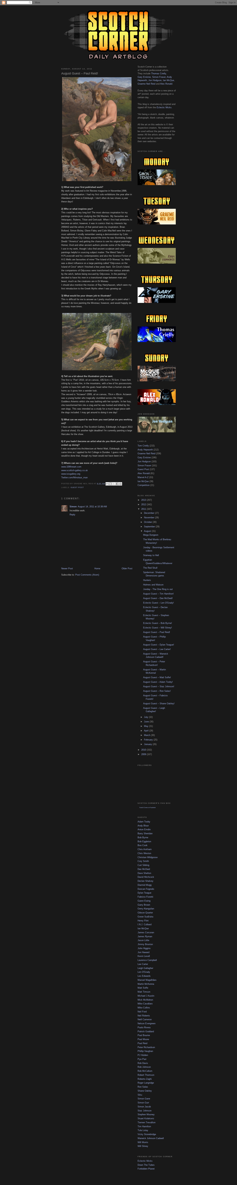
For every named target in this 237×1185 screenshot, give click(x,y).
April (146, 730)
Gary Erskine (144, 77)
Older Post (127, 568)
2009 (144, 754)
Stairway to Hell (151, 555)
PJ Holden (143, 1055)
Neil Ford (142, 1011)
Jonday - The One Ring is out (158, 589)
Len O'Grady (144, 972)
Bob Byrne (143, 837)
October (148, 522)
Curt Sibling (143, 865)
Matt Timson (144, 991)
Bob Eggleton (144, 841)
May (146, 726)
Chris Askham (145, 849)
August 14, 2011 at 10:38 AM (92, 506)
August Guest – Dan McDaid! (158, 598)
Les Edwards (144, 976)
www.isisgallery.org (70, 474)
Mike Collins (144, 1007)
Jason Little (143, 940)
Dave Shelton (144, 873)
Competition (144, 485)
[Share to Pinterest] (120, 484)
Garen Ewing (144, 900)
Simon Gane (144, 1098)
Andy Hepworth (145, 449)
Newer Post (67, 568)
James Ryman (145, 936)
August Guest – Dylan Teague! (158, 644)
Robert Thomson (146, 1075)
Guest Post (77, 487)
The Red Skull (150, 567)
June (147, 721)
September (150, 526)
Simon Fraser (159, 77)
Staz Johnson (144, 1110)
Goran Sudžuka (145, 916)
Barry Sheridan (145, 833)
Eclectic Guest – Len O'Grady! (158, 602)
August (148, 531)
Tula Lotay (143, 1130)
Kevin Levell (144, 956)
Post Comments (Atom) (87, 574)
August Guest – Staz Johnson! (158, 686)
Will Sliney (143, 1146)
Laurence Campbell (147, 960)
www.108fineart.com (71, 466)
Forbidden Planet (146, 1168)
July (146, 717)
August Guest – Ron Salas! (157, 691)
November (149, 517)
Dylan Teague (144, 892)
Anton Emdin (144, 829)
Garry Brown (144, 904)
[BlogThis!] (110, 484)
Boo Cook (142, 845)
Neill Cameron (145, 1019)
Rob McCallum (145, 1071)
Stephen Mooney (146, 1114)
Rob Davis (143, 1063)
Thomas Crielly (158, 73)
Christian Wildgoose (148, 857)
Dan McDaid (144, 869)
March (147, 735)
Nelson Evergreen (146, 1023)
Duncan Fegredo (146, 889)
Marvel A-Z (143, 477)
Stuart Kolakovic (146, 1118)
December (149, 513)
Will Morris (143, 1142)
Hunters (147, 580)
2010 (144, 749)
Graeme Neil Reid (146, 83)
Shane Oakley (145, 1090)
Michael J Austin (146, 995)
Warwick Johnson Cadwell (151, 1138)
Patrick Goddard (146, 1031)
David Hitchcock (146, 877)
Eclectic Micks (164, 107)
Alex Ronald (166, 83)
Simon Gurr (143, 1102)
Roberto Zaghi (145, 1079)
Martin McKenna (146, 984)
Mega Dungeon (150, 535)
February (149, 739)
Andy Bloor (143, 825)
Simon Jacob (144, 1106)
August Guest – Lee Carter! (157, 649)
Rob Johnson (144, 1067)
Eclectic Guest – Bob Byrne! (157, 623)
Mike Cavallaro (145, 1003)
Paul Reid (142, 1043)
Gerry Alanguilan (146, 908)
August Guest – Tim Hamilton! (158, 593)
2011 (144, 509)
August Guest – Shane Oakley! (159, 703)
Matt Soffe (143, 987)
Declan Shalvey (145, 881)
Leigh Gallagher (145, 968)
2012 (144, 504)
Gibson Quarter (145, 912)
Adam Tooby (144, 821)
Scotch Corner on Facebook (147, 807)
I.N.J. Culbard (144, 924)
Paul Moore (143, 1039)
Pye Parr (142, 1059)
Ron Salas (143, 1086)
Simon (73, 506)
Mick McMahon (145, 999)
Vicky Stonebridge (147, 1134)
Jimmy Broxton (145, 944)
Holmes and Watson (153, 584)
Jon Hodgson (155, 80)
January (148, 744)
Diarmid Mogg (144, 885)
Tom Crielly (143, 445)
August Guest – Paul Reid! (156, 632)
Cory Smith (143, 861)
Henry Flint (143, 920)
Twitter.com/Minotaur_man (74, 477)
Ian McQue (168, 80)
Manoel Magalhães (147, 980)
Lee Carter (143, 964)
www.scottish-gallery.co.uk (74, 470)
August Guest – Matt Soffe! (157, 677)
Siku (140, 1094)
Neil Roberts (144, 1015)
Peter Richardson (146, 1047)
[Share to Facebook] (117, 484)
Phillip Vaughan (145, 1051)
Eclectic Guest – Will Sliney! (157, 627)
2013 (144, 500)
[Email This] (107, 484)
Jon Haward (143, 952)
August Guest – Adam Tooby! (158, 682)
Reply (72, 514)
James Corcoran (146, 932)
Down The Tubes (146, 1165)
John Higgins (144, 948)
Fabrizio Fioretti (145, 896)
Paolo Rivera (144, 1027)
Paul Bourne (144, 1035)
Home (97, 568)
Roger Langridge (146, 1082)
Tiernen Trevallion (146, 1122)
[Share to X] (114, 484)
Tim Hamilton (144, 1126)
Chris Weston (144, 853)
